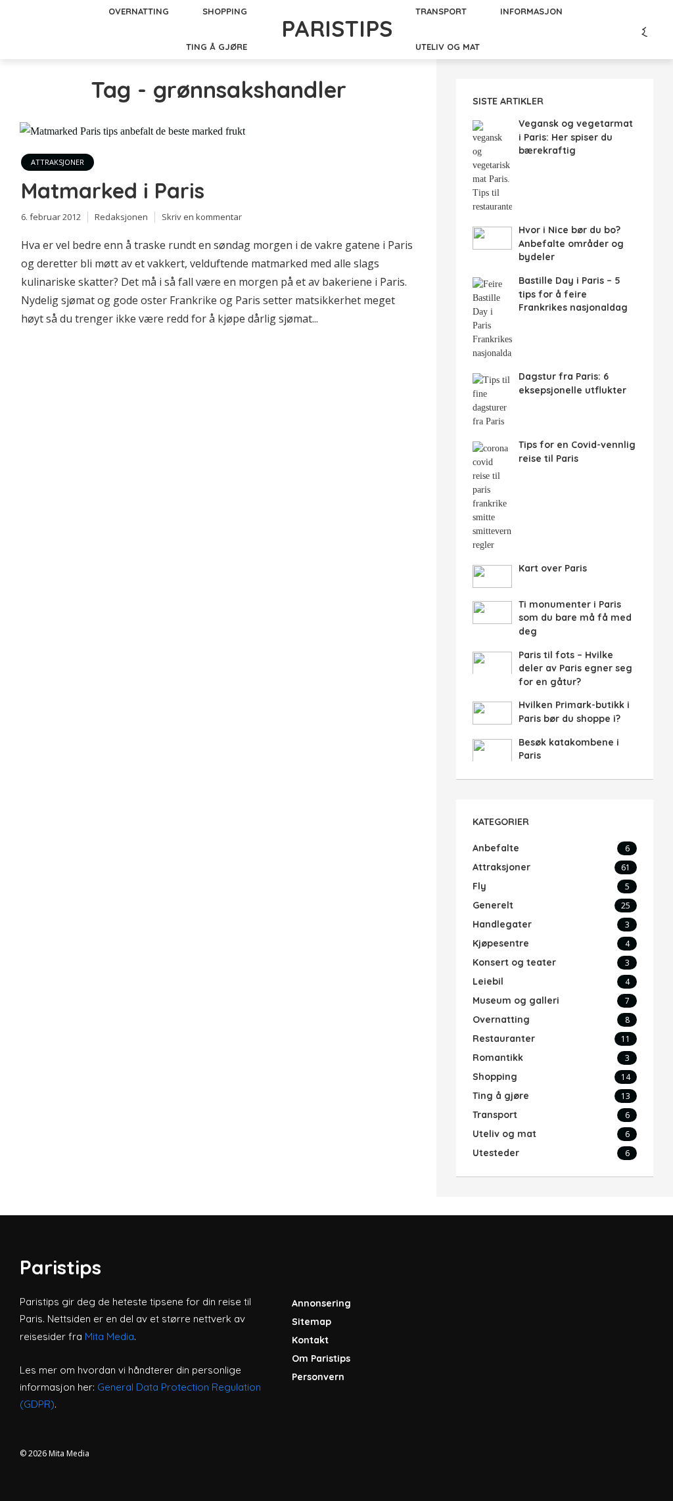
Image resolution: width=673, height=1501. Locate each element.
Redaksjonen (121, 217)
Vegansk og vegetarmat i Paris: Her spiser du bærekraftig (576, 137)
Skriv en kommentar (202, 217)
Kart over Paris (553, 568)
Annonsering (321, 1303)
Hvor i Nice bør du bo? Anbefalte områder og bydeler (571, 243)
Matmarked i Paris (112, 190)
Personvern (318, 1377)
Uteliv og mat (447, 46)
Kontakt (310, 1340)
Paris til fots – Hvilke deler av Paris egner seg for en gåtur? (575, 668)
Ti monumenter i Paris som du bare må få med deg (575, 617)
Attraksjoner (57, 162)
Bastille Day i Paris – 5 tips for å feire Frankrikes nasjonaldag (573, 294)
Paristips (336, 28)
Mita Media (109, 1336)
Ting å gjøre (216, 46)
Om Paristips (321, 1358)
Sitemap (311, 1322)
